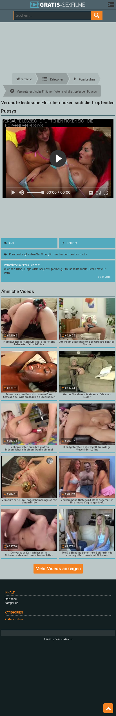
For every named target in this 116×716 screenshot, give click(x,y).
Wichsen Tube (13, 269)
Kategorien (11, 603)
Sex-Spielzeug (53, 269)
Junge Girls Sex (33, 269)
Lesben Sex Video (37, 254)
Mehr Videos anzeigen (58, 568)
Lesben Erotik (78, 254)
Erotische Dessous (75, 269)
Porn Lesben (17, 254)
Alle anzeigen (15, 619)
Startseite (11, 599)
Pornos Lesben (58, 254)
